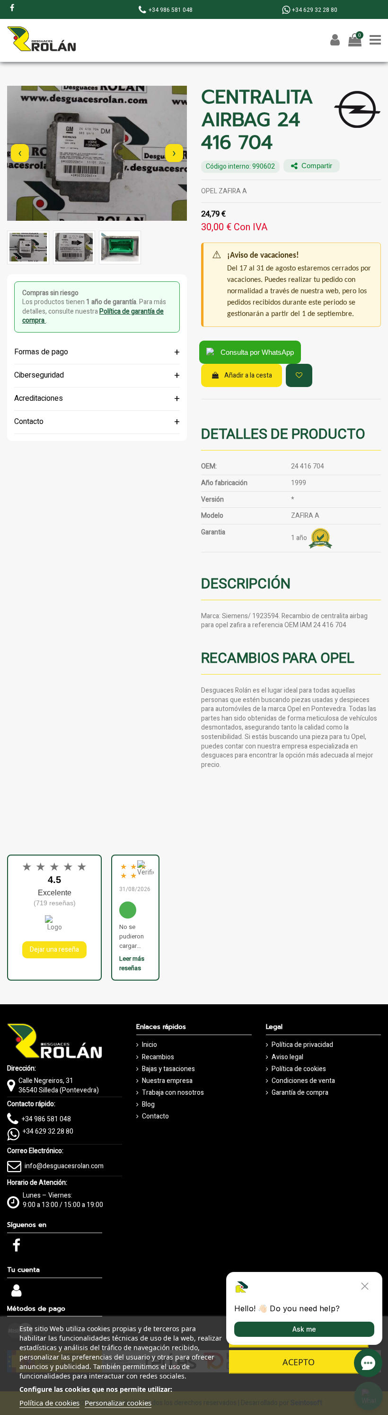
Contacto (155, 1116)
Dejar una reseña (54, 950)
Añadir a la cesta (248, 375)
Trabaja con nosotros (173, 1093)
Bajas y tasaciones (168, 1069)
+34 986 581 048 (46, 1119)
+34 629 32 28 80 (48, 1131)
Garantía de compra (300, 1093)
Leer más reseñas (131, 963)
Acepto (298, 1362)
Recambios (158, 1057)
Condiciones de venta (303, 1081)
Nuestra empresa (167, 1081)
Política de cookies (299, 1069)
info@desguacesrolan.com (64, 1166)
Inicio (149, 1045)
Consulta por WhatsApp (257, 352)
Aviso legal (287, 1057)
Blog (148, 1104)
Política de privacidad (302, 1045)
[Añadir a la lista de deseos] (299, 375)
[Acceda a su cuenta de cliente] (16, 1293)
